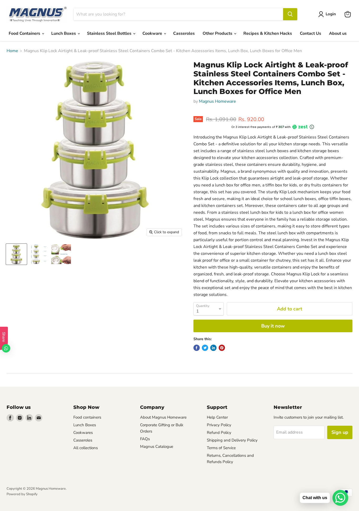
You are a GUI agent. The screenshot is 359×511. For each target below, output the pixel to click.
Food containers (87, 417)
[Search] (290, 14)
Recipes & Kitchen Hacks (267, 33)
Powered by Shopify (22, 494)
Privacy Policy (219, 425)
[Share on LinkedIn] (213, 348)
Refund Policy (219, 432)
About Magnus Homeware (163, 417)
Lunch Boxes (64, 33)
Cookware (152, 33)
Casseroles (184, 33)
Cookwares (83, 432)
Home (12, 50)
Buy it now (273, 326)
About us (338, 33)
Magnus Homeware (217, 101)
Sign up (339, 432)
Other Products (218, 33)
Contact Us (310, 33)
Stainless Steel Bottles (109, 33)
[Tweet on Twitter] (205, 348)
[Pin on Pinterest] (222, 348)
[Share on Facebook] (196, 348)
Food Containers (25, 33)
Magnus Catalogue (156, 446)
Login (331, 14)
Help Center (217, 417)
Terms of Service (221, 447)
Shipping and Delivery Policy (232, 440)
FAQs (145, 438)
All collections (85, 447)
